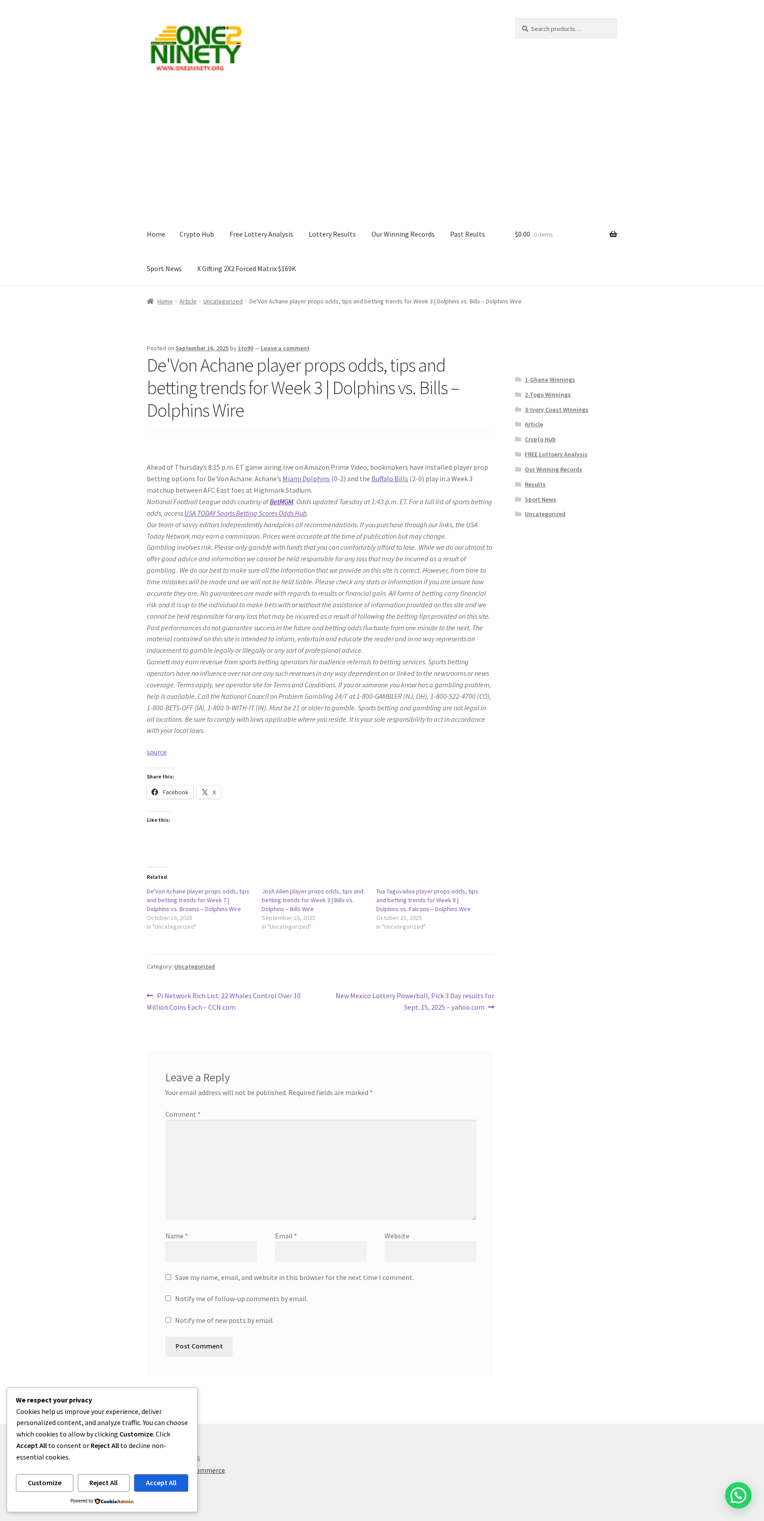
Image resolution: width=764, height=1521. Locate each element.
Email (286, 1235)
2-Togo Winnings (548, 394)
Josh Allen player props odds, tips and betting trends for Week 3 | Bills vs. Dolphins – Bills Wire (312, 900)
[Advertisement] (382, 151)
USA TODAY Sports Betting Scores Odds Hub (245, 513)
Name (176, 1235)
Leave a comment (285, 348)
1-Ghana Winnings (550, 379)
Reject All (103, 1482)
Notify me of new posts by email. (224, 1320)
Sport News (164, 268)
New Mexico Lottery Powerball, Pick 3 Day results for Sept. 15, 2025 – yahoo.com (414, 1001)
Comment (183, 1114)
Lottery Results (332, 234)
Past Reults (467, 234)
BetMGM (281, 501)
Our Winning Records (403, 234)
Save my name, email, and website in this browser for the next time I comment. (294, 1277)
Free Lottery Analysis (261, 234)
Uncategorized (223, 301)
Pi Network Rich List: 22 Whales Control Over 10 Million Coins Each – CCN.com (224, 1001)
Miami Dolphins (306, 478)
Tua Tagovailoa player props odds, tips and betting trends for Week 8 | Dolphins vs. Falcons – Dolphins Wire (427, 900)
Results (535, 484)
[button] (738, 1495)
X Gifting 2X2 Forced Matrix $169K (246, 268)
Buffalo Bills (389, 478)
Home (156, 234)
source (157, 751)
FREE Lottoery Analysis (556, 454)
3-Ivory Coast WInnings (556, 410)
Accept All (161, 1482)
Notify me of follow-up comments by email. (241, 1298)
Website (397, 1235)
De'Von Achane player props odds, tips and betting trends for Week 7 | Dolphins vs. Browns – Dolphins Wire (198, 900)
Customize (44, 1482)
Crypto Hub (197, 234)
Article (188, 301)
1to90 (245, 348)
